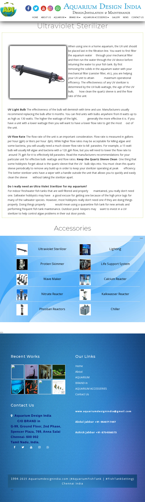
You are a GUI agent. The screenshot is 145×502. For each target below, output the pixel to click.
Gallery (116, 17)
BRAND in (74, 17)
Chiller (115, 309)
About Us (46, 17)
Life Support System (115, 264)
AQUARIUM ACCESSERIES (95, 17)
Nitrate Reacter (52, 294)
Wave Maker (52, 279)
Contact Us (137, 17)
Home (35, 17)
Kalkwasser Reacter (115, 294)
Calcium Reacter (115, 279)
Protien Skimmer (52, 264)
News (125, 17)
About (79, 371)
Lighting (115, 249)
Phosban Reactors (52, 309)
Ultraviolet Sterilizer (52, 249)
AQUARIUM (59, 17)
